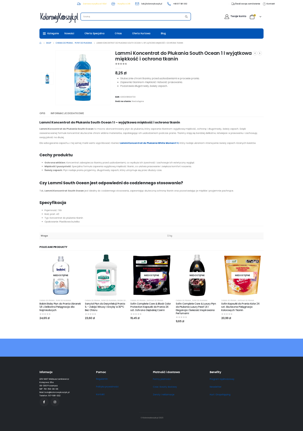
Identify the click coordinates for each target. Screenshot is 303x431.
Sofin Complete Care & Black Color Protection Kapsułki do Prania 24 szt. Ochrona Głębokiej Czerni (150, 307)
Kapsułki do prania (155, 300)
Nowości (69, 33)
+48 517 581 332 (180, 4)
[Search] (186, 16)
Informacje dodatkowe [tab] (67, 113)
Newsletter (215, 386)
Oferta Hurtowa (141, 33)
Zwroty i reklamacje (163, 394)
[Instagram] (54, 401)
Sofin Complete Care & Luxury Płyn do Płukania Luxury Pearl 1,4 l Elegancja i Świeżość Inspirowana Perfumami (196, 308)
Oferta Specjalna (94, 33)
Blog (163, 33)
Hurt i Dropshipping (220, 394)
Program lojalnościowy (222, 379)
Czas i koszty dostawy (165, 386)
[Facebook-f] (44, 401)
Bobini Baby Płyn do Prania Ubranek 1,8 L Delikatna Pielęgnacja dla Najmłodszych (60, 307)
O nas (118, 33)
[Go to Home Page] (40, 43)
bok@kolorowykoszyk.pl (151, 4)
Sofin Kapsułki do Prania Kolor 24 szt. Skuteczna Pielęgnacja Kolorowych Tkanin (240, 307)
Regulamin (102, 378)
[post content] (60, 275)
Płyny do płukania (63, 300)
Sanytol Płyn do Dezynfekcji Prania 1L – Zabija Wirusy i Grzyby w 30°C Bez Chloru (105, 307)
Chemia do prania (47, 300)
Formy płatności (162, 379)
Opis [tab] (42, 113)
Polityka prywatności (107, 386)
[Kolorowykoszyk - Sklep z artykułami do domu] (59, 17)
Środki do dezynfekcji (126, 300)
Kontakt (100, 394)
